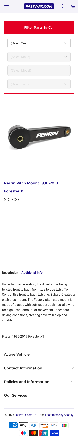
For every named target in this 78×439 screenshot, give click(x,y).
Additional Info (32, 273)
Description (10, 273)
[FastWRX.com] (39, 6)
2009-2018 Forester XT (55, 218)
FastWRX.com (23, 415)
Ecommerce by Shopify (59, 415)
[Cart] (73, 6)
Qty (6, 231)
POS (36, 415)
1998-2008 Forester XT (20, 218)
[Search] (63, 6)
